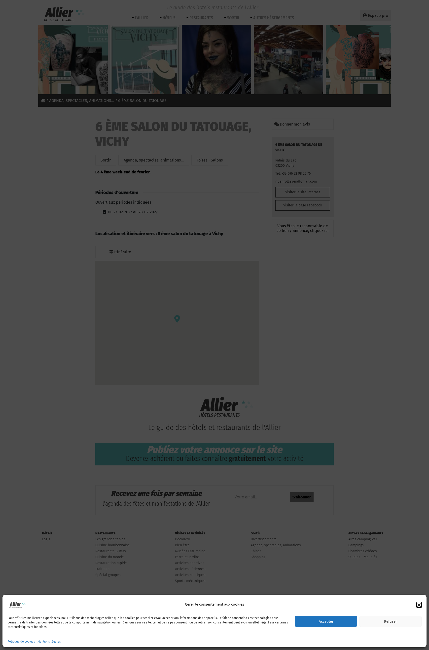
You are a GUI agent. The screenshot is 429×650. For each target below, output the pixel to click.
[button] (419, 604)
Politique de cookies (21, 641)
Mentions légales (49, 641)
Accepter (326, 621)
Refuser (390, 621)
